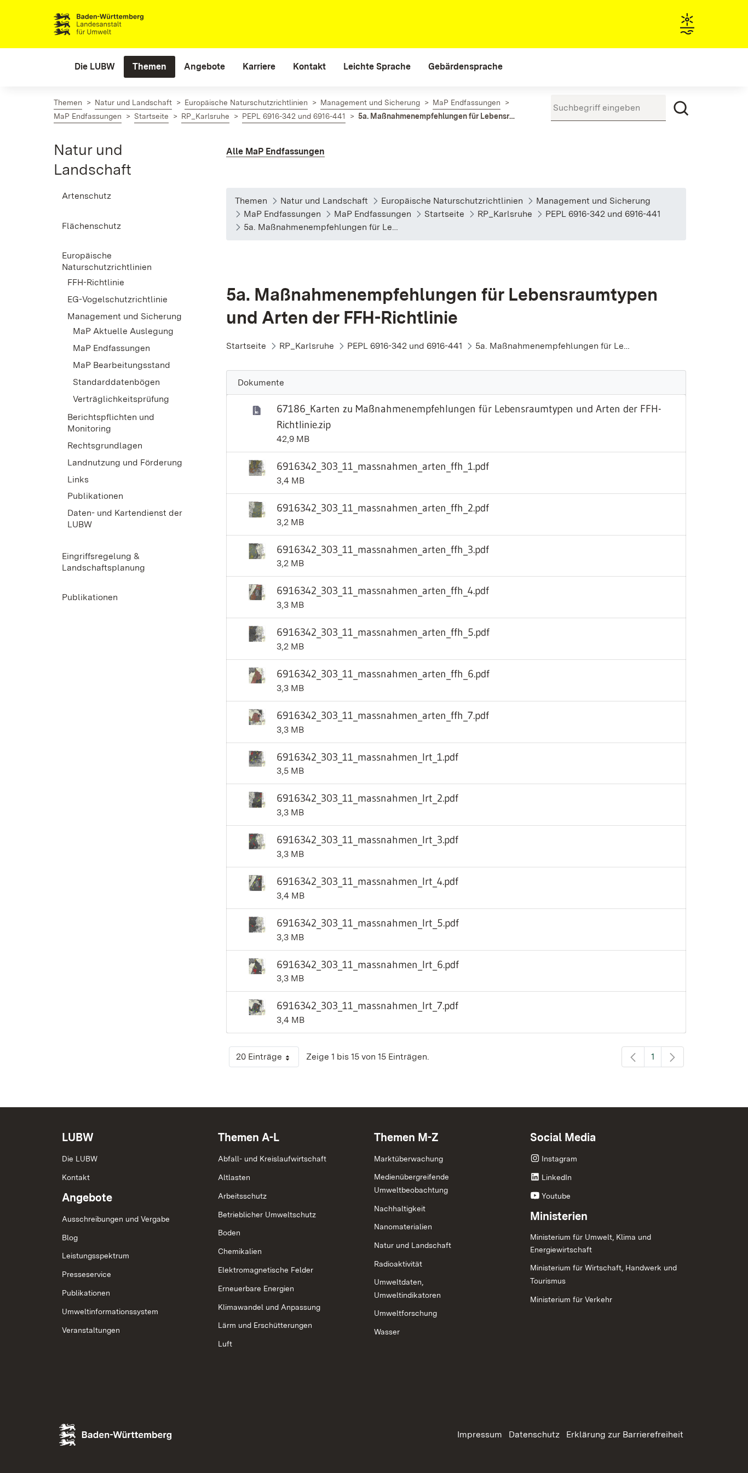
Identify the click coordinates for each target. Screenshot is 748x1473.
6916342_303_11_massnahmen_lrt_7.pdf (367, 1005)
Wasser (387, 1331)
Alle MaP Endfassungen (275, 151)
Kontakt (76, 1177)
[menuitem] (95, 67)
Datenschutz (534, 1434)
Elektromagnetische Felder (265, 1269)
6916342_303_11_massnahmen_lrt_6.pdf (368, 964)
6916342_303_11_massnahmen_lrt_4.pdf (367, 881)
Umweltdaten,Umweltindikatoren (407, 1288)
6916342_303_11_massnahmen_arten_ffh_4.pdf (383, 590)
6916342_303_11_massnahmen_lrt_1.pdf (367, 756)
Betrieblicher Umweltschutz (267, 1214)
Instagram (559, 1158)
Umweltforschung (405, 1313)
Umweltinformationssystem (110, 1311)
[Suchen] (681, 108)
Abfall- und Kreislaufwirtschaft (272, 1158)
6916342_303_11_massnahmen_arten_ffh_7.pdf (383, 715)
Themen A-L (248, 1137)
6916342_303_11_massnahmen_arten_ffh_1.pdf (383, 466)
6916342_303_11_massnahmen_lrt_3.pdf (367, 839)
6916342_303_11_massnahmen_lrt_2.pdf (367, 797)
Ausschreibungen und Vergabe (116, 1219)
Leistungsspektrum (95, 1255)
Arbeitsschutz (242, 1196)
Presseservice (86, 1274)
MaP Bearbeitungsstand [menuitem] (121, 365)
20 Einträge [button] (267, 1059)
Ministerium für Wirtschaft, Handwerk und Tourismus (603, 1274)
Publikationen (86, 1292)
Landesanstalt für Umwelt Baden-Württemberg (118, 24)
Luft (225, 1343)
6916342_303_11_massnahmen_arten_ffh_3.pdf (383, 549)
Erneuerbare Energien (256, 1288)
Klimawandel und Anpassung (269, 1307)
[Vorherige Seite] (633, 1056)
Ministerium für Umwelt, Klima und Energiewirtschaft (590, 1244)
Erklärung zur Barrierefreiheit (624, 1434)
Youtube (556, 1196)
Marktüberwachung (408, 1158)
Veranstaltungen (91, 1330)
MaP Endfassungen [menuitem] (111, 348)
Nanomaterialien (403, 1226)
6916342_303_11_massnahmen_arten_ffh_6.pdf (383, 673)
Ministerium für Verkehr (571, 1299)
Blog (70, 1237)
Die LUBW (79, 1158)
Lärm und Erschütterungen (265, 1325)
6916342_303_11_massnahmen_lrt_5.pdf (368, 922)
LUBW (78, 1137)
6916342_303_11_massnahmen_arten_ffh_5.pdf (383, 631)
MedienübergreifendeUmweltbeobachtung (411, 1183)
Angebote (87, 1197)
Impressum (479, 1434)
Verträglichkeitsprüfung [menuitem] (121, 399)
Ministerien (559, 1216)
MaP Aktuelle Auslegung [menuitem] (123, 331)
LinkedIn (557, 1177)
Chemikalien (240, 1251)
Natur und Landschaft (412, 1245)
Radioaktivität (398, 1263)
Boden (229, 1232)
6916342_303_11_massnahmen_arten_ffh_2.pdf (383, 507)
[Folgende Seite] (672, 1056)
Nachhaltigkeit (399, 1208)
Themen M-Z (406, 1137)
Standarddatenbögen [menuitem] (116, 382)
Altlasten (234, 1177)
